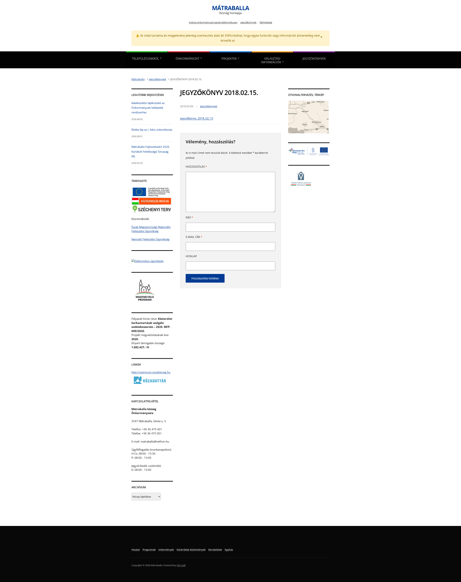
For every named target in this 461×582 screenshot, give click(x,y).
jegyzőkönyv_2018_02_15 (196, 118)
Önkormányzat (187, 59)
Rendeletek (215, 549)
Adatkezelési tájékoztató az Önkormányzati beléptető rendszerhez (148, 107)
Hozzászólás (196, 166)
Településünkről (145, 59)
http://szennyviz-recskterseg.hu (150, 372)
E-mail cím (194, 237)
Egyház (229, 549)
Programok (149, 549)
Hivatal (135, 549)
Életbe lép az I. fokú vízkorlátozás (151, 129)
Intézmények (166, 549)
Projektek (229, 59)
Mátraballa (230, 8)
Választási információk (271, 60)
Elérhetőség (266, 22)
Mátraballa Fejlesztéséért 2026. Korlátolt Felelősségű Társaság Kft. (150, 151)
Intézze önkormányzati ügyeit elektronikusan (213, 22)
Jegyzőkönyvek (248, 22)
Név (189, 217)
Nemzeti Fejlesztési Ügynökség (150, 239)
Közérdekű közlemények (191, 549)
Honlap (191, 256)
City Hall (181, 565)
